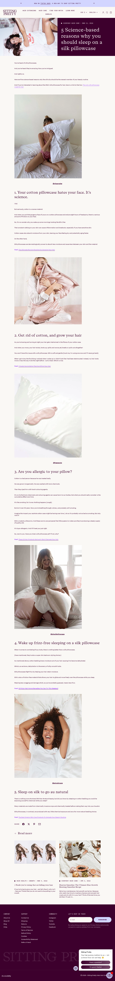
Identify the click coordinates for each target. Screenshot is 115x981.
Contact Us (25, 918)
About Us (7, 918)
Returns (24, 924)
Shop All (6, 921)
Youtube (52, 924)
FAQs (5, 927)
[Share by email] (39, 824)
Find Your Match (56, 11)
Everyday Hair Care (71, 23)
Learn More (70, 11)
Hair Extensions (29, 11)
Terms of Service (27, 930)
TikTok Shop (45, 3)
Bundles (48, 14)
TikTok (51, 921)
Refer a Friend (26, 942)
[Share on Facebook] (23, 824)
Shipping (24, 921)
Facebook (52, 927)
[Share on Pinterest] (34, 824)
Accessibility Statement (29, 939)
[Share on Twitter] (28, 824)
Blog (5, 924)
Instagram (52, 918)
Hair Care (43, 11)
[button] (109, 975)
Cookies (24, 936)
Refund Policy (26, 933)
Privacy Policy (26, 927)
